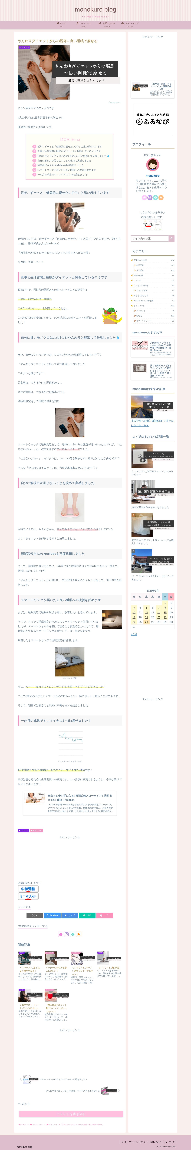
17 (134, 617)
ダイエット (25, 831)
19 (146, 617)
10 (134, 612)
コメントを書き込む (71, 1114)
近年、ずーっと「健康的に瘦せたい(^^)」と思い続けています (70, 146)
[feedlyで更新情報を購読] (72, 934)
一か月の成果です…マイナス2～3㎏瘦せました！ (63, 174)
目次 (67, 139)
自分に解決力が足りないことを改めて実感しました (64, 160)
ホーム (123, 1142)
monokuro (153, 175)
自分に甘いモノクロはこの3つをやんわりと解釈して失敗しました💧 (74, 156)
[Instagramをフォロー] (66, 934)
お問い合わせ (155, 1142)
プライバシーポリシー (138, 1142)
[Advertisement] (70, 858)
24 (134, 622)
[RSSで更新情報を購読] (78, 934)
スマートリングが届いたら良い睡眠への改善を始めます (67, 170)
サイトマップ (169, 1142)
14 (158, 612)
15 (165, 612)
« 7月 (134, 634)
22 (165, 617)
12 (146, 612)
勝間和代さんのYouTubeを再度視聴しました (61, 165)
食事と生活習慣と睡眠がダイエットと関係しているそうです (69, 151)
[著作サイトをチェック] (60, 934)
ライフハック (37, 831)
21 (158, 617)
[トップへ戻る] (187, 1146)
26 (146, 622)
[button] (104, 915)
